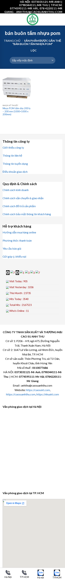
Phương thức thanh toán (17, 240)
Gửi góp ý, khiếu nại (14, 256)
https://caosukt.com (38, 390)
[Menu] (5, 19)
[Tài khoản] (55, 19)
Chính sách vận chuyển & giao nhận (23, 198)
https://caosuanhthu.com (20, 394)
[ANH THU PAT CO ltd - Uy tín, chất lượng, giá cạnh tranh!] (32, 19)
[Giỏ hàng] (60, 19)
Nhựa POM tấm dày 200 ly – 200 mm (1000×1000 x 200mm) (17, 111)
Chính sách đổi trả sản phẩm (19, 206)
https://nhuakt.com (47, 394)
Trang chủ (12, 40)
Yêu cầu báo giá (12, 248)
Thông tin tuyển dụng (15, 163)
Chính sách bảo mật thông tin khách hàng (27, 214)
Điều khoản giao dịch (15, 171)
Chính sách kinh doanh (16, 190)
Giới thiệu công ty (13, 147)
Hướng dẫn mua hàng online (19, 232)
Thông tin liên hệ (12, 155)
